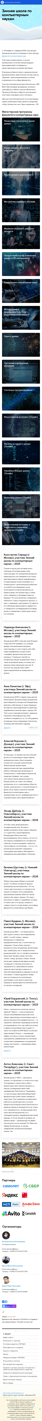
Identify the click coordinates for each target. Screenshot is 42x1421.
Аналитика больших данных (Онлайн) (17, 472)
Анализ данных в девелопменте (18, 174)
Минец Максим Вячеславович (12, 1266)
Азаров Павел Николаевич (11, 1286)
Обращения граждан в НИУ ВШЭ (14, 1357)
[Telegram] (6, 1301)
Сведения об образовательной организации (17, 1373)
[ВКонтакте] (3, 1301)
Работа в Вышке (8, 1383)
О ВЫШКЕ (7, 1334)
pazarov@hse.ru (11, 1289)
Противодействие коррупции (13, 1364)
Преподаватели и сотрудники (13, 1347)
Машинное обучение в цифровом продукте (19, 230)
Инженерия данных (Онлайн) (17, 497)
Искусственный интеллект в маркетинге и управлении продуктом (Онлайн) (17, 527)
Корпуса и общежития (10, 1351)
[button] (4, 1155)
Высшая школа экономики (12, 2)
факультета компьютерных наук (14, 56)
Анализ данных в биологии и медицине (17, 149)
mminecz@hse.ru (12, 1269)
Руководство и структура (11, 1341)
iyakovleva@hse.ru (12, 1249)
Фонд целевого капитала (11, 1361)
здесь (33, 1406)
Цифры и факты (8, 1337)
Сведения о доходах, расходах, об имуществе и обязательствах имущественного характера (19, 1368)
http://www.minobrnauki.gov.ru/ (13, 1393)
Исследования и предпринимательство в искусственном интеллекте (16, 312)
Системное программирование (18, 390)
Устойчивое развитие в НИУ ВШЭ (14, 1344)
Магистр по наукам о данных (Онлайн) (17, 445)
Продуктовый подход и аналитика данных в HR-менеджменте (20, 257)
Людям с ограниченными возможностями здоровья (20, 1376)
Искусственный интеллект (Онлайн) (21, 417)
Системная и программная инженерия (16, 364)
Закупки (5, 1354)
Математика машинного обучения (19, 201)
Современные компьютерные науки (20, 282)
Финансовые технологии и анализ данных (19, 122)
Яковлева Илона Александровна (13, 1241)
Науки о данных (11, 336)
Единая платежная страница (12, 1379)
